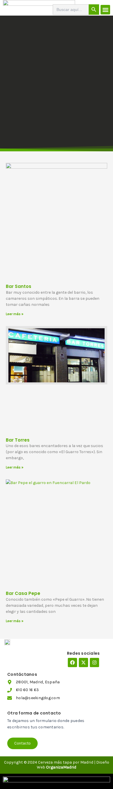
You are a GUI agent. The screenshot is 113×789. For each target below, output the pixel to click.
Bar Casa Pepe (23, 593)
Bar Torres (18, 440)
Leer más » (14, 314)
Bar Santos (18, 286)
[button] (105, 9)
